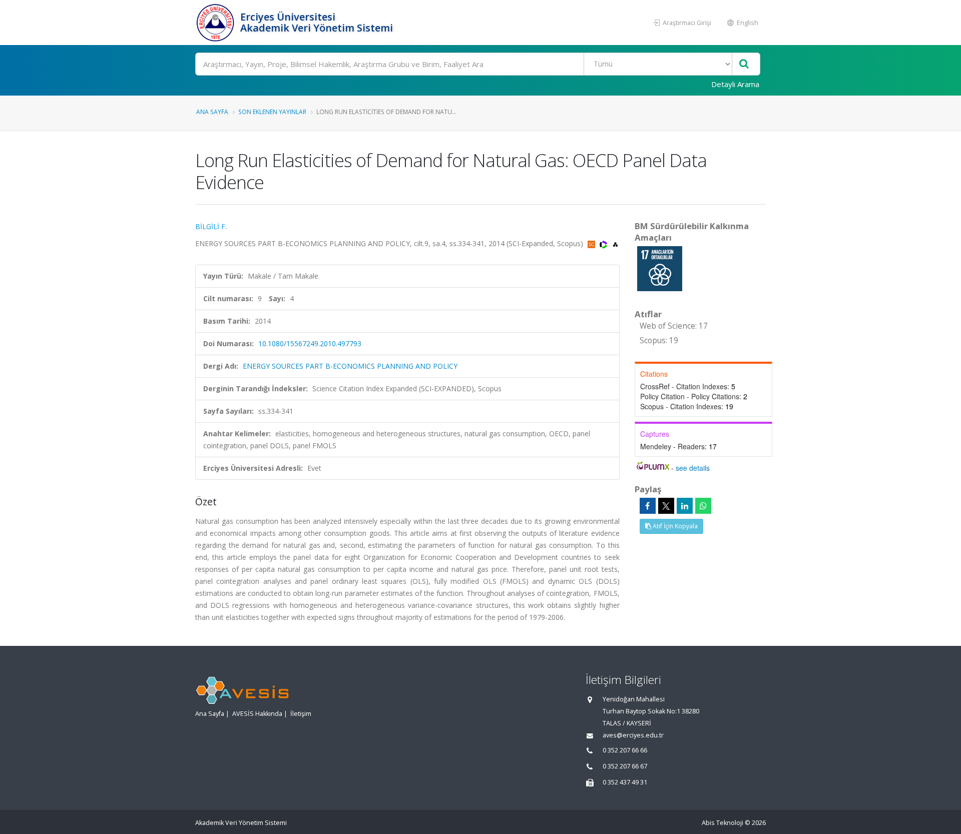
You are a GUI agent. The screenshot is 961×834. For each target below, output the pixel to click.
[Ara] (744, 64)
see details (693, 468)
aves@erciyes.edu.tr (633, 735)
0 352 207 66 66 (625, 750)
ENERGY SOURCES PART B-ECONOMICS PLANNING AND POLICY (350, 366)
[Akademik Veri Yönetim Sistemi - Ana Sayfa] (216, 22)
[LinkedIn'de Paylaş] (685, 506)
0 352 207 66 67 (625, 766)
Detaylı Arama (735, 84)
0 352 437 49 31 (625, 782)
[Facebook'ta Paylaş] (648, 506)
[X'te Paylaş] (666, 506)
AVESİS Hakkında (257, 713)
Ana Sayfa (212, 112)
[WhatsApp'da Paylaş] (703, 506)
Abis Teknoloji (722, 822)
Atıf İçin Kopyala (674, 526)
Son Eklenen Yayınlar (272, 112)
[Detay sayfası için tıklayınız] (660, 268)
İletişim (300, 713)
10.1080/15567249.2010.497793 (309, 343)
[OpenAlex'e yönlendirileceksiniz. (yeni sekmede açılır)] (615, 243)
